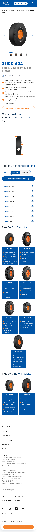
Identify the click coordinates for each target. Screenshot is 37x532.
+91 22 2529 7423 (11, 481)
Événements (6, 500)
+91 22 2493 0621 (16, 479)
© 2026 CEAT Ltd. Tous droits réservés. (13, 521)
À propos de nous (16, 496)
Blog (3, 496)
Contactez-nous (17, 527)
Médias (18, 500)
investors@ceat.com (14, 483)
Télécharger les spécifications (16, 179)
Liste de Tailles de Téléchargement (20, 108)
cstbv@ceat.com (13, 466)
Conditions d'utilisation (9, 514)
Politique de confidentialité (10, 516)
